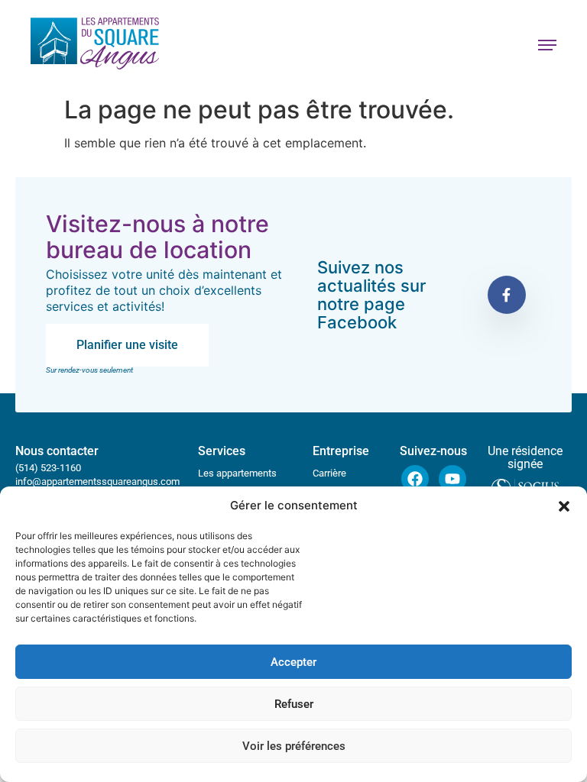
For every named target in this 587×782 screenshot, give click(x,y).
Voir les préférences (293, 746)
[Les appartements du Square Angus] (95, 45)
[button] (564, 506)
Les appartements (237, 473)
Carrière (329, 473)
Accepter (293, 662)
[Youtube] (452, 479)
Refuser (293, 704)
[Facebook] (415, 479)
